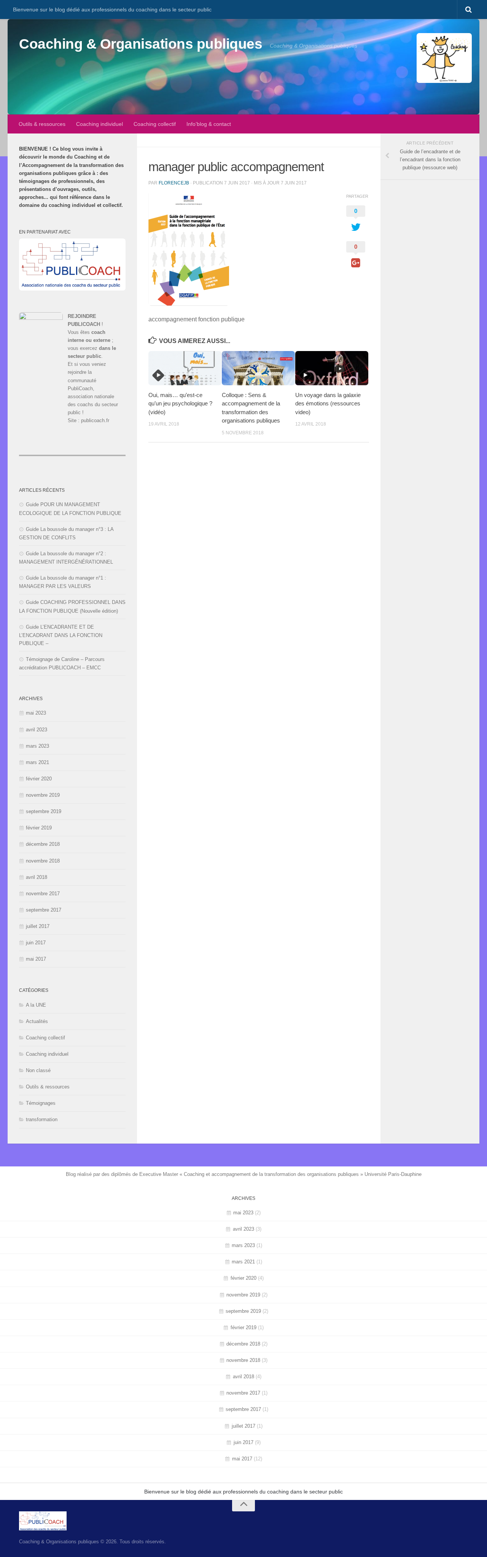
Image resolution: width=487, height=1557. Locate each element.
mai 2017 (36, 959)
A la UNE (36, 1005)
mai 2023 (36, 713)
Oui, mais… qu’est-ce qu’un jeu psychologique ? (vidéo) (180, 403)
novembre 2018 (43, 861)
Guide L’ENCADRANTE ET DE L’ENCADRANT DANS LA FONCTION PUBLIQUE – (60, 635)
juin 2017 (36, 942)
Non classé (38, 1070)
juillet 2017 (37, 926)
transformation (41, 1119)
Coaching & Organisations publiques (140, 44)
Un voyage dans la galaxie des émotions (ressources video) (328, 403)
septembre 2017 (43, 910)
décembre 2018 (43, 844)
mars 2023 (37, 746)
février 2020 (39, 779)
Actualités (37, 1021)
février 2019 (39, 828)
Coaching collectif (155, 124)
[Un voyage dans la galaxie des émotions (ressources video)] (331, 368)
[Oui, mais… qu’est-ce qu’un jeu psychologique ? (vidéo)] (184, 368)
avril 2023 (36, 729)
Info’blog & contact (208, 124)
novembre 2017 (43, 893)
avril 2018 (36, 877)
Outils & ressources (42, 124)
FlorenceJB (174, 183)
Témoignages (41, 1103)
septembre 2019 (43, 811)
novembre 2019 (43, 795)
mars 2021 (37, 762)
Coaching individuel (99, 124)
